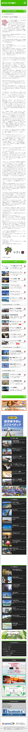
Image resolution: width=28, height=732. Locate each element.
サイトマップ (5, 703)
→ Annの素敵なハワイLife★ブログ (9, 651)
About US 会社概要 (6, 707)
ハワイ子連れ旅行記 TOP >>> (8, 13)
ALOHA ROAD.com (14, 727)
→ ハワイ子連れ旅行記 (6, 655)
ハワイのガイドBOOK (6, 647)
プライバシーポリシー (6, 704)
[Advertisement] (14, 559)
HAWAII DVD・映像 (6, 649)
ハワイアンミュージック (7, 644)
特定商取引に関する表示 (7, 706)
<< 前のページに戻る (6, 257)
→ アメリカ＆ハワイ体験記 (7, 653)
